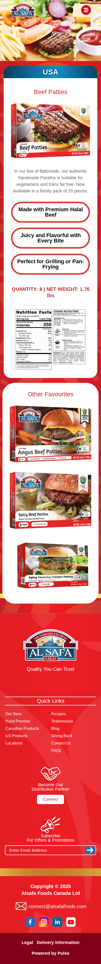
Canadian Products (22, 728)
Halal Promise (17, 721)
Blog (55, 728)
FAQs (56, 750)
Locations (13, 743)
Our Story (13, 714)
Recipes (58, 714)
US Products (16, 736)
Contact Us (61, 743)
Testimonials (62, 721)
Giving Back (61, 736)
